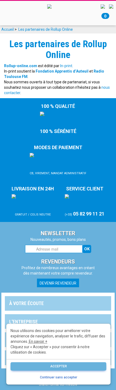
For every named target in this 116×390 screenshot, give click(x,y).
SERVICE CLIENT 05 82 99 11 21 (84, 201)
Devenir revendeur (58, 283)
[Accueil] (58, 6)
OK (87, 249)
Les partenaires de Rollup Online (45, 29)
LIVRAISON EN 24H (33, 201)
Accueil (7, 29)
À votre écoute (26, 303)
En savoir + (37, 341)
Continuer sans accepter (58, 377)
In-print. (66, 66)
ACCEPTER (58, 366)
